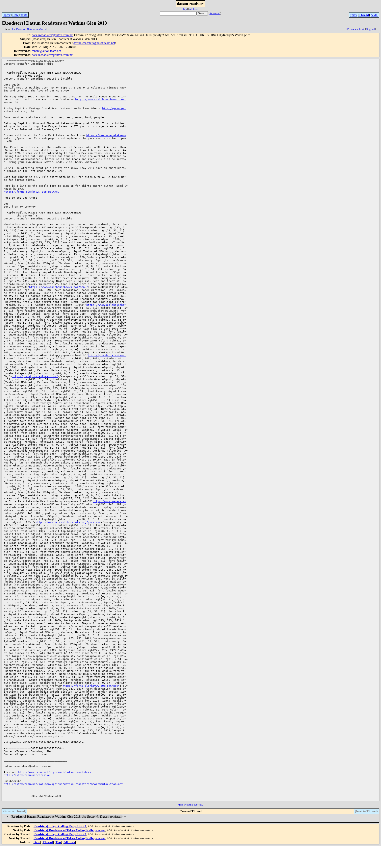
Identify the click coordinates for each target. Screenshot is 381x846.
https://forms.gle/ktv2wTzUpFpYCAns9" (91, 685)
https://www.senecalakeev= (106, 135)
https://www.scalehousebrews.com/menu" (58, 287)
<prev (7, 15)
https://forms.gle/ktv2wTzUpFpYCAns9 (31, 191)
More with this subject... (190, 804)
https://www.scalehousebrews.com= (100, 99)
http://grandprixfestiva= (107, 355)
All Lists (193, 9)
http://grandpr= (114, 108)
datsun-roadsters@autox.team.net (52, 35)
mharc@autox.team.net (46, 51)
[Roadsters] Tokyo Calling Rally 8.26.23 (59, 826)
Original (370, 29)
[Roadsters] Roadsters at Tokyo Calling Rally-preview (69, 830)
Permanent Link (355, 29)
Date (15, 15)
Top (185, 9)
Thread (364, 15)
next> (24, 15)
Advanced (214, 13)
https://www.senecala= (109, 501)
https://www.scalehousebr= (106, 304)
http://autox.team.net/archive (27, 775)
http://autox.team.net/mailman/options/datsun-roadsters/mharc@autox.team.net (63, 784)
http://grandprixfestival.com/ (35, 376)
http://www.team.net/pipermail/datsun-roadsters (54, 772)
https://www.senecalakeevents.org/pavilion (68, 522)
